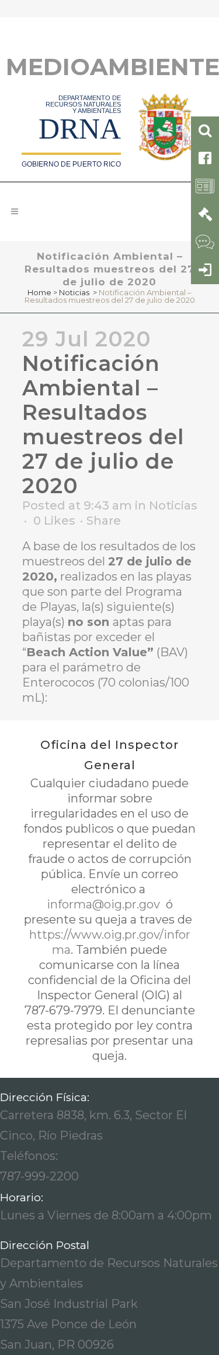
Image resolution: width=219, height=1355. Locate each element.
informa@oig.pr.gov (105, 904)
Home (39, 292)
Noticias (74, 292)
